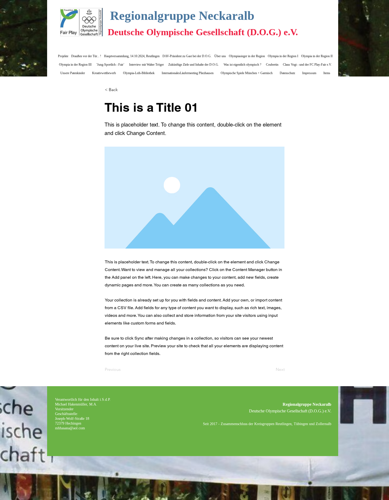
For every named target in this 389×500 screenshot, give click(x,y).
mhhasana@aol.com (70, 428)
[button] (122, 89)
